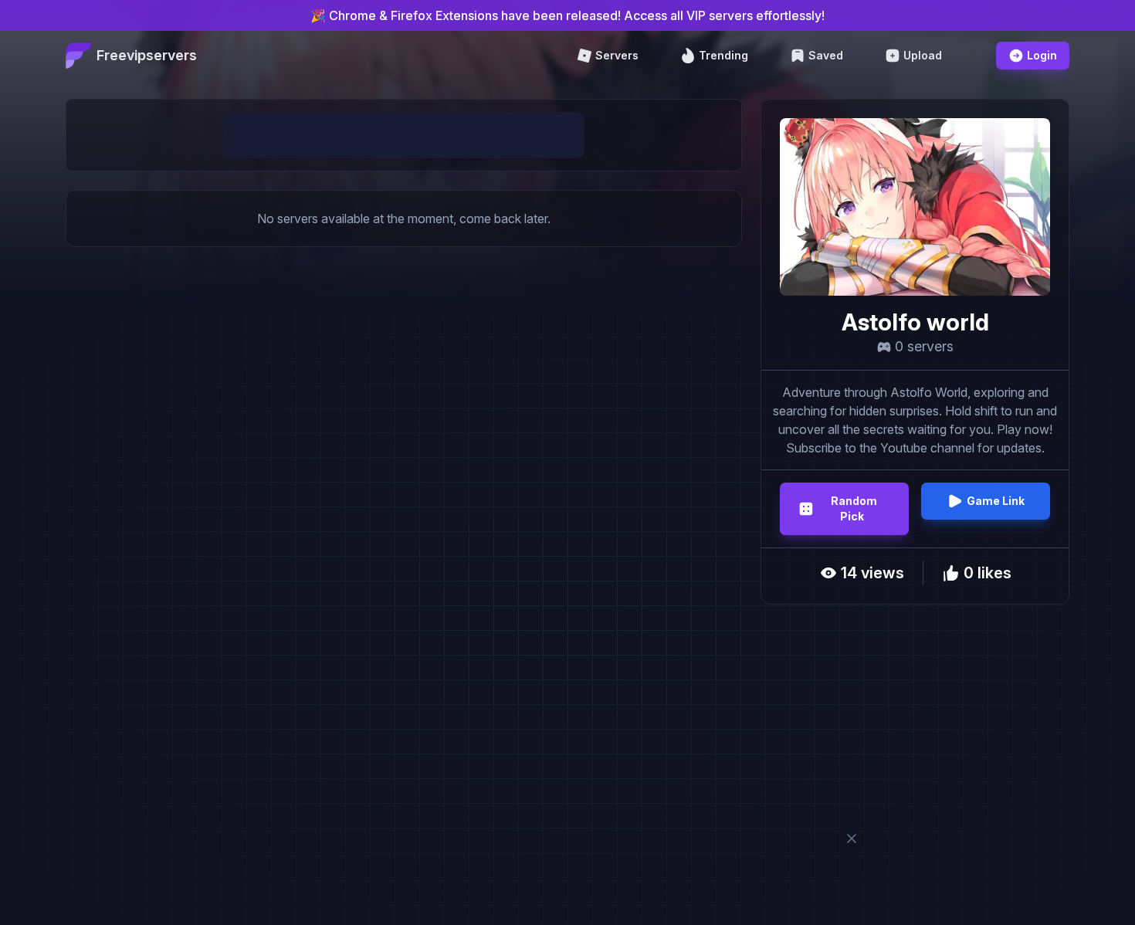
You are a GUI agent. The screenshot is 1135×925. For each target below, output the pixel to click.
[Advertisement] (403, 135)
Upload (922, 55)
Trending (723, 55)
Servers (617, 55)
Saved (825, 55)
